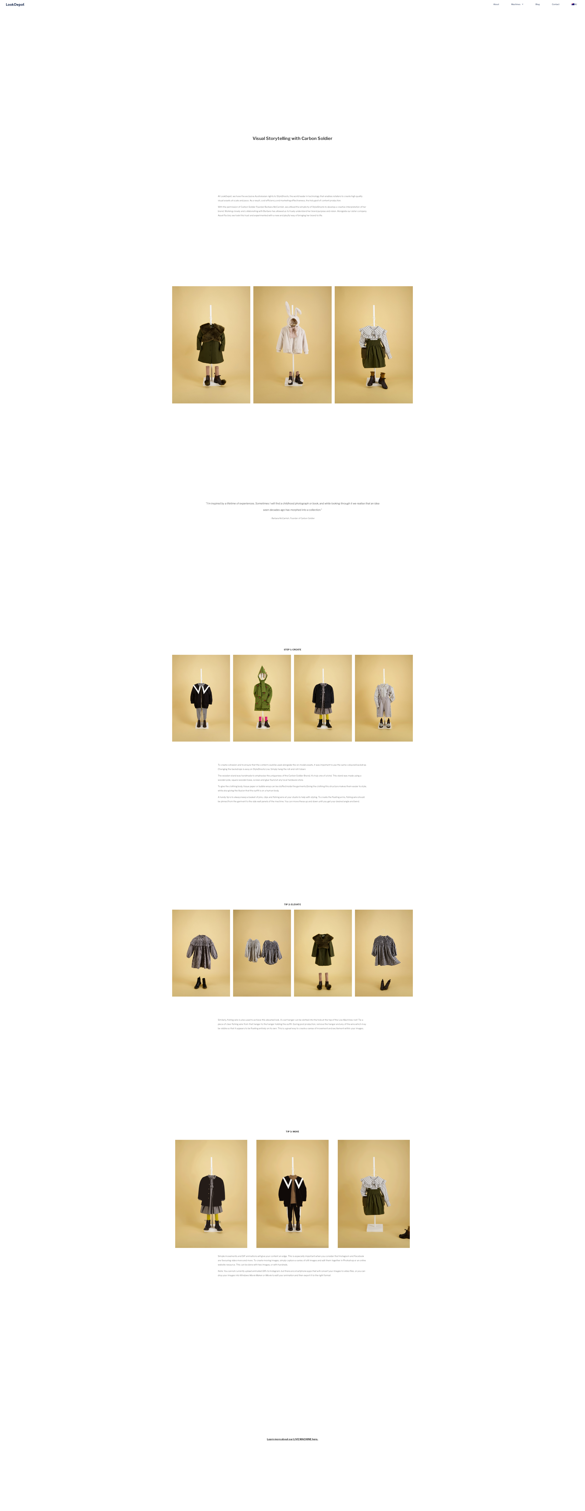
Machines (515, 4)
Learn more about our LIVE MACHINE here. (292, 1439)
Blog (537, 4)
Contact (555, 4)
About (496, 4)
